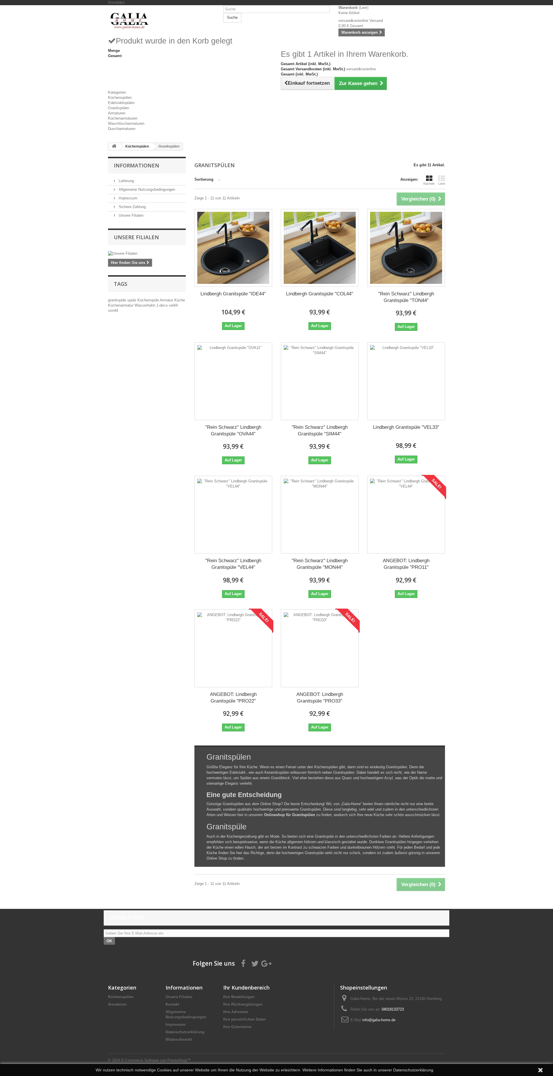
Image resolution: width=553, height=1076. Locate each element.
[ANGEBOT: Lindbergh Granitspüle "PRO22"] (233, 648)
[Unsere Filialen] (147, 253)
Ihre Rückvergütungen (243, 1004)
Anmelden (116, 2)
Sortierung (203, 179)
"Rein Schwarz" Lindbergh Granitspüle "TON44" (406, 297)
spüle (132, 300)
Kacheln (429, 183)
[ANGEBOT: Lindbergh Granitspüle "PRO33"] (320, 648)
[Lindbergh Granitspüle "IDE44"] (233, 248)
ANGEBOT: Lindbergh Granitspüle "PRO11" (406, 564)
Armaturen (116, 113)
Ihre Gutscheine (237, 1027)
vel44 (173, 305)
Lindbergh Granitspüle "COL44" (319, 294)
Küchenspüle (148, 300)
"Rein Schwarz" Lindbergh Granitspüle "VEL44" (233, 564)
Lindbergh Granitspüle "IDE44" (233, 294)
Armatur (167, 300)
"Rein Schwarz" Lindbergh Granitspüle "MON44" (320, 564)
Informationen (136, 165)
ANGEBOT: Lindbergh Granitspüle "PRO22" (233, 698)
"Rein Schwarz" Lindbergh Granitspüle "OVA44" (233, 430)
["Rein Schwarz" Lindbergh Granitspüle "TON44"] (406, 248)
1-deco (162, 305)
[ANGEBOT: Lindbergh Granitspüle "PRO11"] (406, 515)
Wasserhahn (145, 305)
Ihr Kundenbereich (246, 987)
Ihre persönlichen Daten (244, 1019)
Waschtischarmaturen (126, 123)
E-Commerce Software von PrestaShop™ (156, 1060)
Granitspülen (118, 108)
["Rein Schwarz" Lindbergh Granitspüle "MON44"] (320, 515)
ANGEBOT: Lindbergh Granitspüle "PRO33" (319, 698)
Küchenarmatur (121, 305)
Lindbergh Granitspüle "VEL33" (406, 427)
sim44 (113, 310)
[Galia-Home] (161, 21)
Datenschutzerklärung (185, 1032)
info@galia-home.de (378, 1020)
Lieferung (126, 181)
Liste (441, 183)
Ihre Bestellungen (239, 997)
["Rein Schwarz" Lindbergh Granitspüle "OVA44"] (233, 381)
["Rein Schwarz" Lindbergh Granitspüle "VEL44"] (233, 515)
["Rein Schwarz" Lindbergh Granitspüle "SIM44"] (320, 381)
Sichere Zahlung (132, 207)
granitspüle (117, 300)
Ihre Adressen (235, 1012)
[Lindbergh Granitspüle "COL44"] (320, 248)
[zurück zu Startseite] (114, 146)
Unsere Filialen (130, 215)
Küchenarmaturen (122, 118)
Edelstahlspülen (121, 103)
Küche (179, 300)
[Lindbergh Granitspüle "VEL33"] (406, 381)
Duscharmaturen (121, 129)
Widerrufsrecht (179, 1039)
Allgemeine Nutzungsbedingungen (146, 189)
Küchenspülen (120, 97)
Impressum (127, 198)
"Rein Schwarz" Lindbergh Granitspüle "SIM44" (320, 430)
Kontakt (172, 1004)
